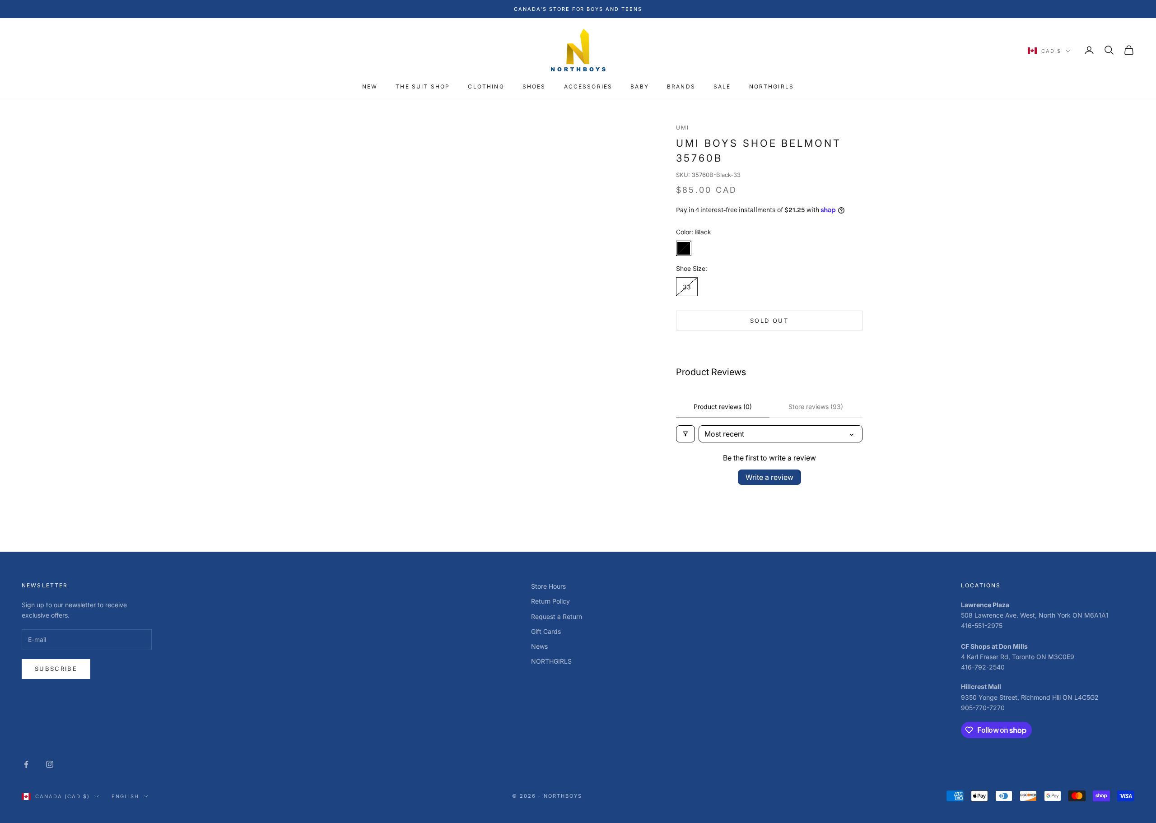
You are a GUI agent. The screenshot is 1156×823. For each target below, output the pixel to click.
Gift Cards (546, 631)
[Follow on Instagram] (49, 764)
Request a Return (556, 616)
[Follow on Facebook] (26, 764)
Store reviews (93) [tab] (815, 406)
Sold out (769, 320)
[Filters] (685, 433)
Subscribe (56, 668)
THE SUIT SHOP (423, 87)
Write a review (769, 477)
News (539, 646)
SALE (722, 87)
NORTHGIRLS (771, 87)
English (125, 796)
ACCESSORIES (588, 87)
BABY (639, 87)
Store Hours (548, 586)
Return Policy (550, 601)
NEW (370, 87)
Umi (682, 127)
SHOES (534, 87)
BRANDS (681, 87)
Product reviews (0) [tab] (723, 406)
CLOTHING (486, 87)
